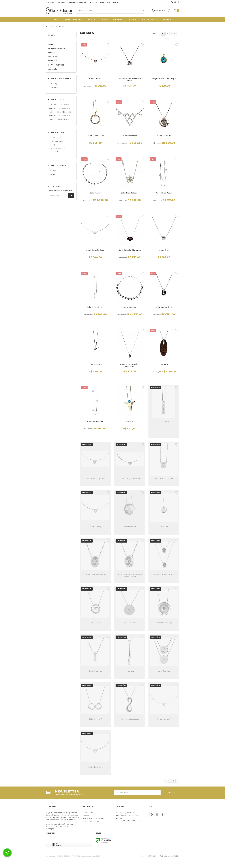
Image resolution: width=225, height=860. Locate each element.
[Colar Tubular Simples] (95, 560)
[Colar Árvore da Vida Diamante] (129, 354)
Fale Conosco (113, 2)
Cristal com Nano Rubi (57, 148)
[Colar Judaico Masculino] (164, 464)
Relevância (155, 34)
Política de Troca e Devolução (94, 819)
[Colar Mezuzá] (95, 656)
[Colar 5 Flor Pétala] (164, 183)
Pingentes (53, 87)
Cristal (52, 145)
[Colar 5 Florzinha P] (95, 297)
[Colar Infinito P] (95, 704)
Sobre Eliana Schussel (91, 822)
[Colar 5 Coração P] (95, 411)
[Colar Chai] (164, 240)
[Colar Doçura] (95, 68)
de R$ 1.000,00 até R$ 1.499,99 (60, 119)
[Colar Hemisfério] (129, 126)
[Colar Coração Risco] (95, 240)
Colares (53, 84)
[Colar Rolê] (95, 608)
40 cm (52, 171)
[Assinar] (71, 195)
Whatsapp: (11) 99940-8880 (128, 816)
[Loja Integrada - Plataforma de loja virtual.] (169, 856)
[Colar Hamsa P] (164, 704)
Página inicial (52, 27)
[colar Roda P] (129, 608)
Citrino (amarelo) (56, 141)
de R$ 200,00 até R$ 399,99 (59, 108)
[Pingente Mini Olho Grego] (164, 68)
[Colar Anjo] (129, 411)
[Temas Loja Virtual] (152, 856)
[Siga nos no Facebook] (172, 2)
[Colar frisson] (95, 183)
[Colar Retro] (164, 354)
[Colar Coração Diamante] (129, 240)
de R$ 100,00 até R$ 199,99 (59, 105)
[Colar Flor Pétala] (95, 753)
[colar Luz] (129, 656)
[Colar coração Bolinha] (129, 464)
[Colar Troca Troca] (95, 126)
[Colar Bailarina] (95, 354)
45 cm (52, 174)
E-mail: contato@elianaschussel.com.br (128, 819)
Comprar (95, 92)
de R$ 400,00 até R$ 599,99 (60, 112)
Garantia (86, 816)
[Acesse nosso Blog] (178, 2)
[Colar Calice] (164, 411)
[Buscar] (141, 11)
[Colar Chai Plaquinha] (95, 464)
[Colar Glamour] (164, 126)
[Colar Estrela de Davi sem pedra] (129, 68)
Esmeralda (53, 152)
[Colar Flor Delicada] (129, 183)
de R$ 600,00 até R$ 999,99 (59, 115)
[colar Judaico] (164, 656)
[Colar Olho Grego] (164, 608)
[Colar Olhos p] (95, 512)
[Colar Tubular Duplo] (164, 560)
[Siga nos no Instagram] (175, 2)
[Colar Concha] (129, 297)
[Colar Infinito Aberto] (129, 704)
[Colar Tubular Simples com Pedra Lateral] (129, 560)
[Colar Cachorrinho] (164, 297)
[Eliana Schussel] (59, 10)
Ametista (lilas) (55, 138)
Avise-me (164, 435)
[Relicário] (164, 512)
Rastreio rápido (98, 2)
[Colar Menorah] (129, 512)
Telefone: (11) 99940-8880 (127, 813)
